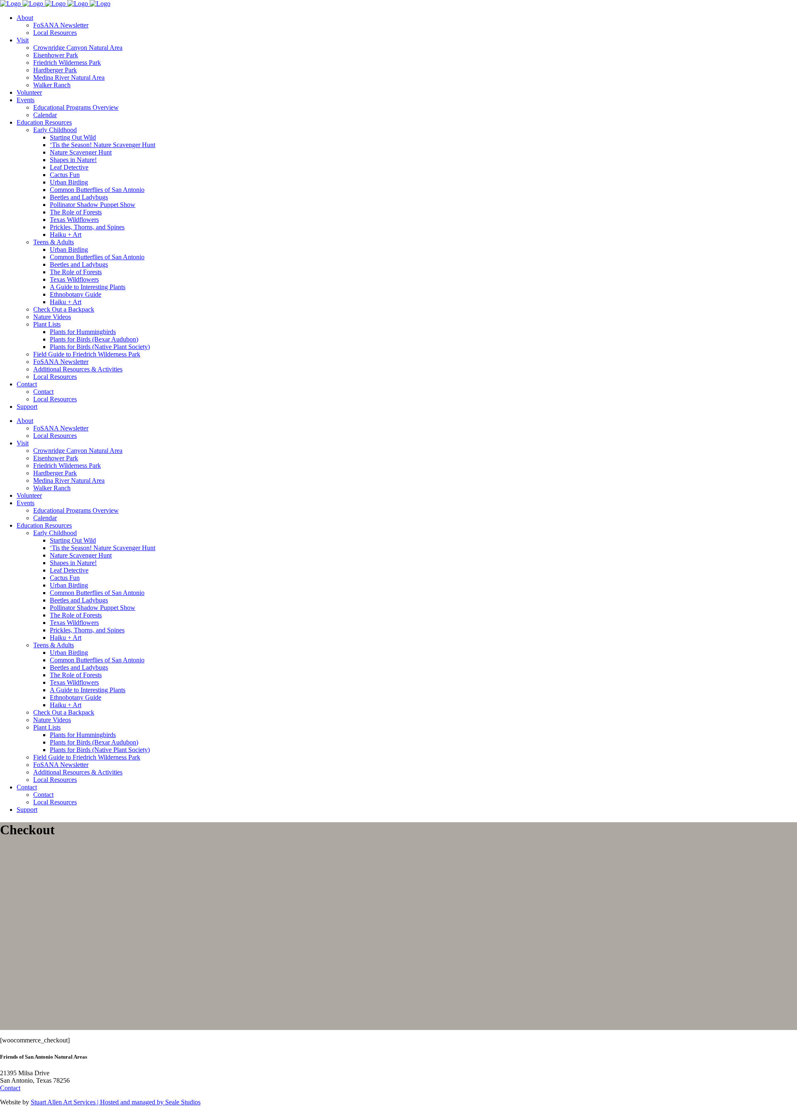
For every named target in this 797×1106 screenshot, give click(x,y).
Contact (10, 1087)
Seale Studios (182, 1102)
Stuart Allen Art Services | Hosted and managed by (98, 1102)
